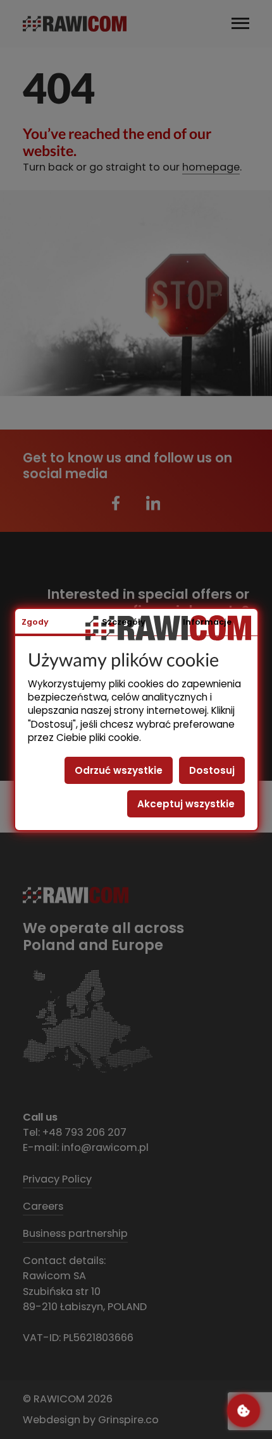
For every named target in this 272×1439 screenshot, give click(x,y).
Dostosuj (212, 770)
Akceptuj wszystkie (186, 803)
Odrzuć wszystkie (119, 770)
